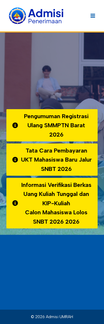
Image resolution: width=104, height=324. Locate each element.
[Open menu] (93, 15)
